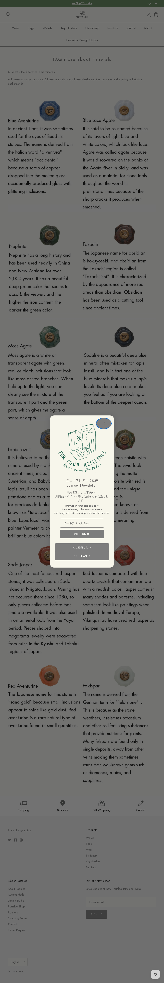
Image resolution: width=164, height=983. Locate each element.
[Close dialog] (104, 423)
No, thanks (82, 556)
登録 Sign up (82, 534)
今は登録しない (82, 547)
